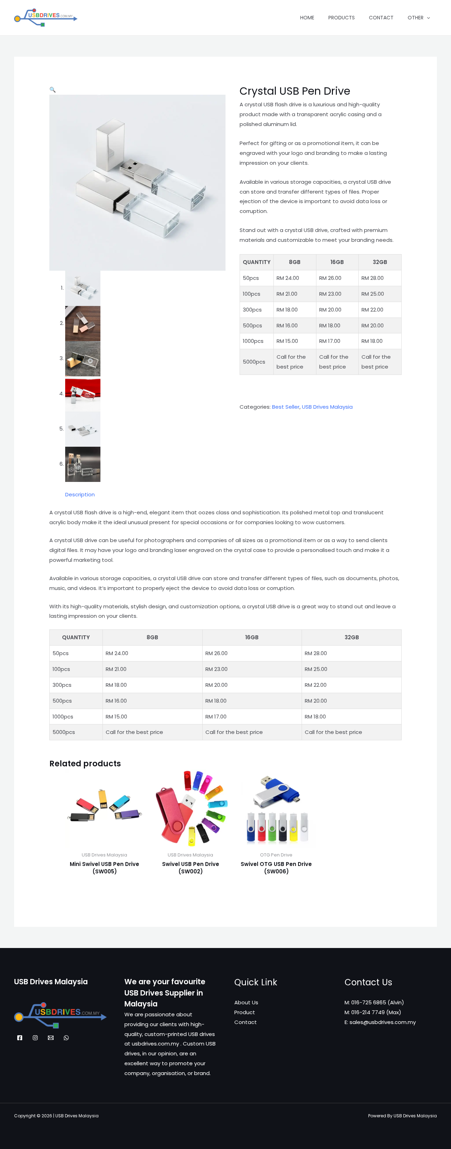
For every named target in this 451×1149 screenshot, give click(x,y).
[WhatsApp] (66, 1037)
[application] (427, 17)
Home (307, 17)
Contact (381, 17)
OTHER (416, 17)
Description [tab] (80, 494)
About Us (246, 1002)
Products (341, 17)
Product (244, 1012)
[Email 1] (50, 1037)
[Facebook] (19, 1037)
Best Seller (285, 406)
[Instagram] (35, 1037)
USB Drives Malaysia (327, 406)
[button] (52, 89)
